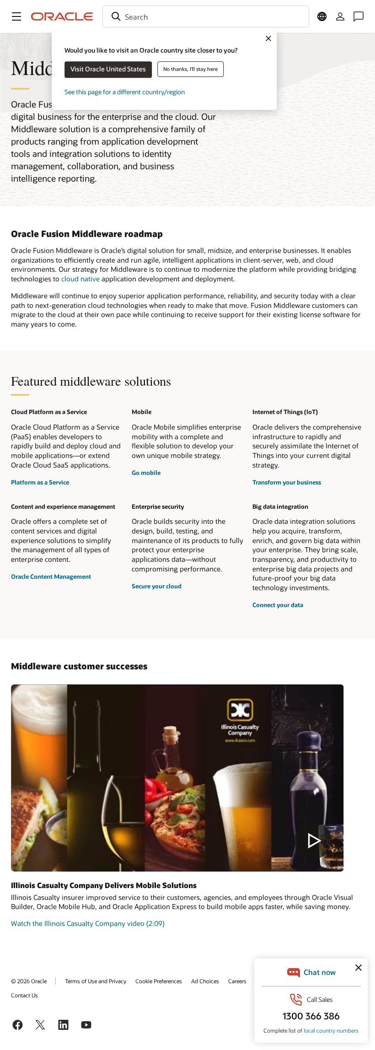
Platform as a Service (40, 482)
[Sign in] (340, 16)
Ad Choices (205, 981)
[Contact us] (358, 16)
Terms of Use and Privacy (95, 981)
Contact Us (24, 995)
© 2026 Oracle (29, 981)
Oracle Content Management (51, 576)
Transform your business (286, 482)
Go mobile (146, 472)
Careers (237, 981)
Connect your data (277, 604)
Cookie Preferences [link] (158, 981)
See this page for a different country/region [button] (124, 91)
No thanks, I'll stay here (190, 68)
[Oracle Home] (62, 16)
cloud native (80, 278)
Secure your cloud (157, 586)
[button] (16, 16)
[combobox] (205, 16)
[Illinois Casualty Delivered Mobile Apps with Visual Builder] (177, 778)
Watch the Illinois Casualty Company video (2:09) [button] (88, 923)
